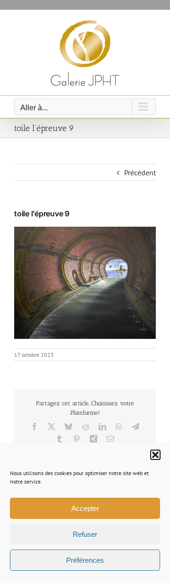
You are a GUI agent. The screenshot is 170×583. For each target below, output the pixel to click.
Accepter (85, 508)
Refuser (85, 534)
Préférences (85, 560)
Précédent (140, 172)
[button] (155, 455)
